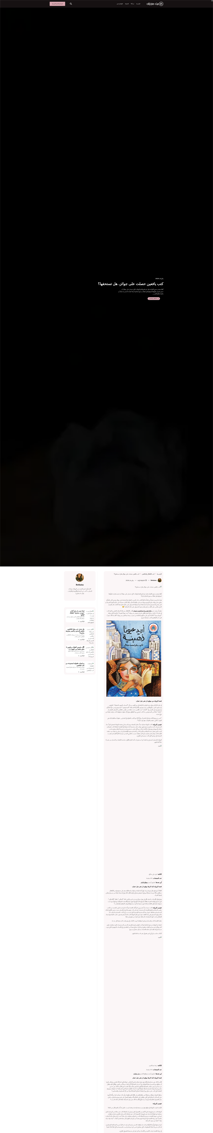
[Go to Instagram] (74, 597)
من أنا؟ (132, 4)
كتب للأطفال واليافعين (148, 574)
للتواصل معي (120, 4)
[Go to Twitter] (79, 597)
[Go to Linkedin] (82, 597)
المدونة (127, 4)
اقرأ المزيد (82, 621)
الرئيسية (138, 4)
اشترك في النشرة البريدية (57, 4)
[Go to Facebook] (76, 597)
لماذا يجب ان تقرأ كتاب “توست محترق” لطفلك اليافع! (77, 613)
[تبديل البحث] (70, 3)
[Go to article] (90, 614)
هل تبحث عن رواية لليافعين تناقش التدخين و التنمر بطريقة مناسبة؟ (75, 631)
